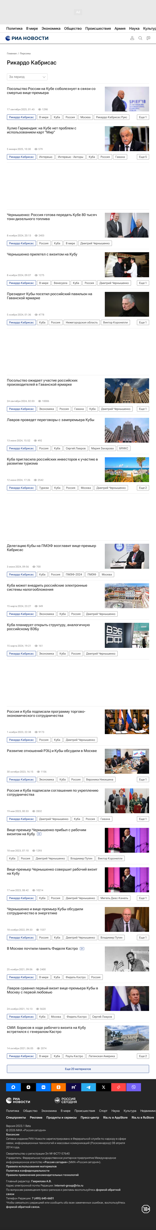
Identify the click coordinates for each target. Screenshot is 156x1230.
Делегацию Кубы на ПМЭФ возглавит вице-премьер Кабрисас (51, 548)
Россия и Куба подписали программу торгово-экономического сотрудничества (46, 713)
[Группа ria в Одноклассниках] (58, 1087)
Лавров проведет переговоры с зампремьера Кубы (50, 420)
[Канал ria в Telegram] (88, 1087)
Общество (30, 1111)
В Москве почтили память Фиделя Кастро (43, 948)
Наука (116, 1111)
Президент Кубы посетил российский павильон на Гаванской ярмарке (49, 296)
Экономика (49, 1111)
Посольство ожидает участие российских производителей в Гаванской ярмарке (42, 382)
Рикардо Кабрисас (31, 62)
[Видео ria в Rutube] (73, 1087)
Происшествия (85, 1111)
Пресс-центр (90, 1117)
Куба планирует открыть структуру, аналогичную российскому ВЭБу (48, 627)
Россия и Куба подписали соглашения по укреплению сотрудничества (52, 792)
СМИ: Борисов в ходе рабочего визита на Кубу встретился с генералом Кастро (46, 1030)
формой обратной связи (22, 1206)
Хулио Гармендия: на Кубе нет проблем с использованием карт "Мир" (41, 130)
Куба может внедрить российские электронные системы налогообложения (47, 587)
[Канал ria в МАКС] (13, 1087)
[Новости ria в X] (103, 1087)
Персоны (25, 53)
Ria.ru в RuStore (143, 1117)
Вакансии (12, 1134)
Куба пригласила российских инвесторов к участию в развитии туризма (52, 461)
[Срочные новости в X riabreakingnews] (118, 1087)
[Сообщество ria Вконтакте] (43, 1087)
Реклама (36, 1117)
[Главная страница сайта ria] (26, 38)
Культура (130, 1111)
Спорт (103, 1111)
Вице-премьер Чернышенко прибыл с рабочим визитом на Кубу (46, 832)
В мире (65, 1111)
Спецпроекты (16, 1117)
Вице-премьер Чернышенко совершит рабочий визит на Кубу (52, 871)
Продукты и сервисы (61, 1117)
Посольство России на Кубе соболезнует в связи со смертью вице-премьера (51, 91)
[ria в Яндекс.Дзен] (28, 1087)
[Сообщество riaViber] (133, 1087)
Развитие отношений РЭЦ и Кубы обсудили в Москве (52, 751)
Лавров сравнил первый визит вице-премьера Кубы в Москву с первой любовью (52, 990)
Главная (12, 53)
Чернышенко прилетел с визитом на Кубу (42, 254)
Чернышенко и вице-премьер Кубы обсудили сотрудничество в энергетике (45, 911)
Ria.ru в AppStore (115, 1117)
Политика (12, 1111)
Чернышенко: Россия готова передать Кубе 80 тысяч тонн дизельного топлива (52, 217)
